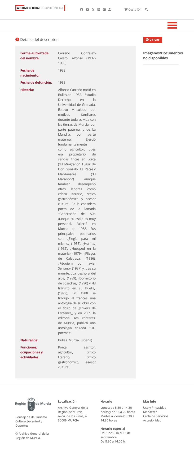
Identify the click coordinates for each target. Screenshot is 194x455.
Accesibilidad (152, 420)
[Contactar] (104, 9)
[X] (94, 9)
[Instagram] (99, 9)
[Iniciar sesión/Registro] (109, 9)
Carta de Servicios (155, 416)
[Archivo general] (40, 7)
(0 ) (134, 9)
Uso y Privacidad (154, 407)
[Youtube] (88, 9)
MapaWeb (150, 412)
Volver (154, 40)
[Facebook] (82, 9)
